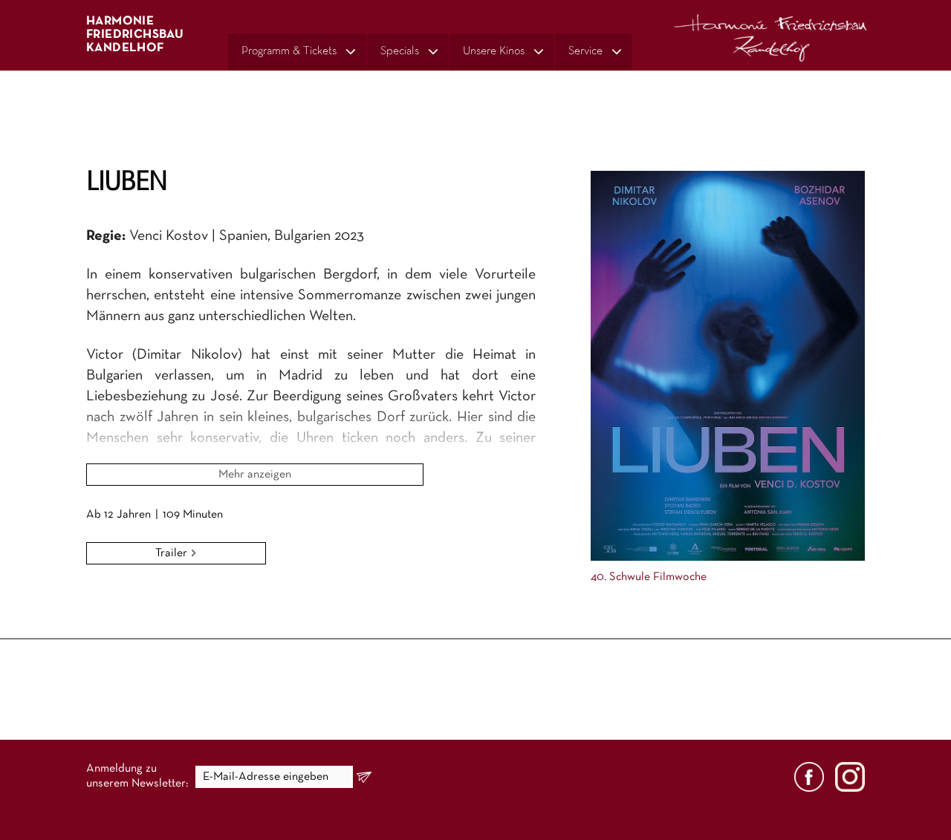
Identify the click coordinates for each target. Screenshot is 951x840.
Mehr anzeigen (254, 474)
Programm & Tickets (289, 51)
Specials (399, 51)
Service (585, 51)
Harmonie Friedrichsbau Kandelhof (135, 34)
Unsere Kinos (494, 51)
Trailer (172, 553)
